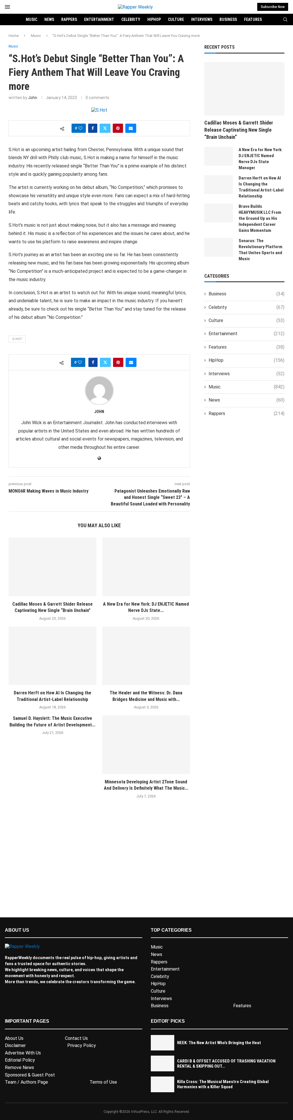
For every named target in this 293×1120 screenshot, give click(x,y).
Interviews (201, 19)
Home (14, 35)
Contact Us (76, 1038)
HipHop (154, 19)
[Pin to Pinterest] (118, 128)
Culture (176, 19)
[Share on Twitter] (105, 128)
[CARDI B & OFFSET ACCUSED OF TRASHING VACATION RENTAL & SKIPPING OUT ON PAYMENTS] (162, 1063)
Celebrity (130, 19)
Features (253, 19)
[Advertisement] (99, 866)
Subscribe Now (273, 7)
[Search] (285, 19)
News (49, 19)
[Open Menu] (7, 6)
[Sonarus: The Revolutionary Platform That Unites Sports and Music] (218, 247)
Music (31, 19)
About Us (14, 1038)
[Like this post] (80, 128)
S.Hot (17, 339)
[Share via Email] (130, 128)
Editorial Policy (20, 1060)
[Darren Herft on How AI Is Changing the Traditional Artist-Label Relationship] (52, 656)
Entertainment (99, 19)
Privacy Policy (81, 1045)
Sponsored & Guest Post (30, 1075)
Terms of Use (103, 1082)
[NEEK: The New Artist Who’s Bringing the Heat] (162, 1043)
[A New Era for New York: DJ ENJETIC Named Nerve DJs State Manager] (146, 567)
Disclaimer (15, 1045)
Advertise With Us (23, 1053)
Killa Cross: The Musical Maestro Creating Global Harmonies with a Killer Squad (223, 1084)
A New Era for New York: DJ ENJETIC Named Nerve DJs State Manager (260, 158)
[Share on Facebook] (92, 128)
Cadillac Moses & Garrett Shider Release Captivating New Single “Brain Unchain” (238, 130)
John (32, 97)
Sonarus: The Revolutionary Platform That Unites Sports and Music (260, 249)
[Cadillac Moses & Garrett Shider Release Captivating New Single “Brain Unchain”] (52, 567)
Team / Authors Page (26, 1082)
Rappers (69, 19)
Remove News (19, 1067)
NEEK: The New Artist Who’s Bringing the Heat (219, 1042)
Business (228, 19)
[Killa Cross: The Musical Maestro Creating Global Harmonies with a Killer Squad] (162, 1084)
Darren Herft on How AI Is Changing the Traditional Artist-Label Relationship (261, 187)
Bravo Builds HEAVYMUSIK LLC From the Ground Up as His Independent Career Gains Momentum (260, 218)
